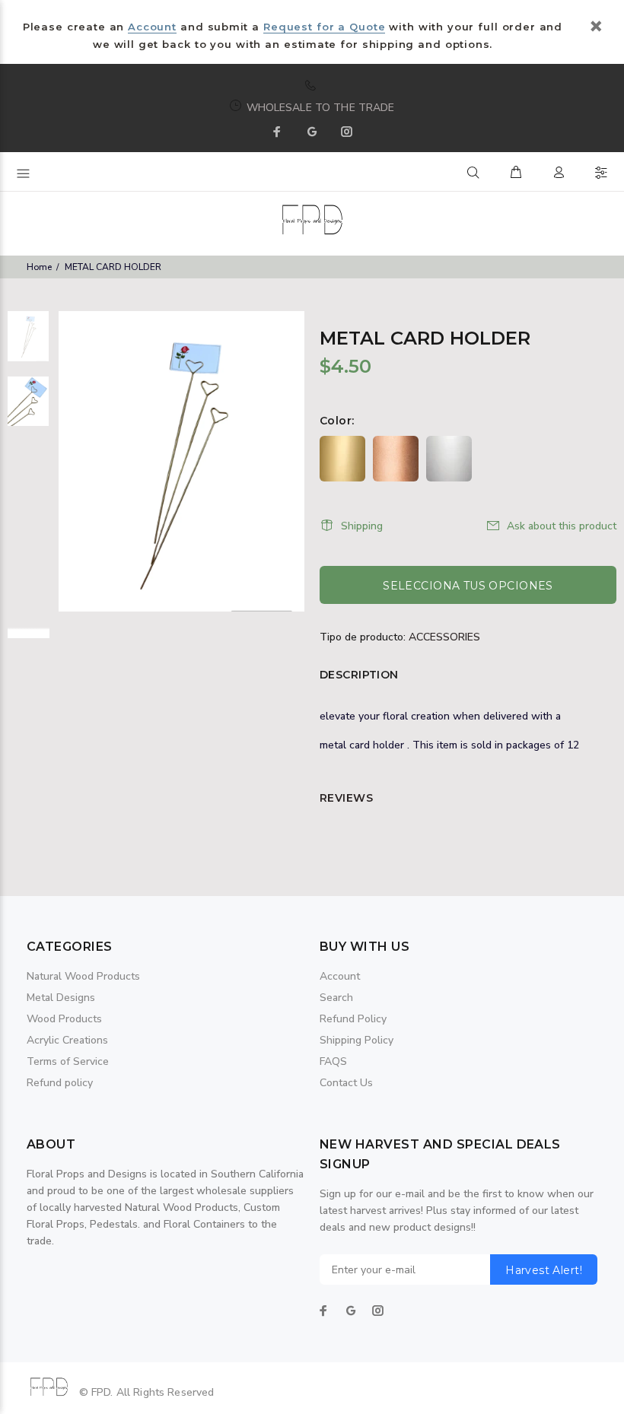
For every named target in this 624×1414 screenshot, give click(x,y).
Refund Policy (353, 1019)
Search (336, 997)
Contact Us (346, 1083)
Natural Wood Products (83, 976)
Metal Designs (61, 997)
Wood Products (64, 1019)
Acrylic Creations (67, 1040)
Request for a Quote (324, 27)
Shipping (362, 526)
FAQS (333, 1061)
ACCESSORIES (444, 637)
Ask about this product (561, 526)
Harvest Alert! (543, 1270)
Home (39, 267)
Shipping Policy (356, 1040)
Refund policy (60, 1083)
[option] (28, 344)
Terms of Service (68, 1061)
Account (152, 27)
